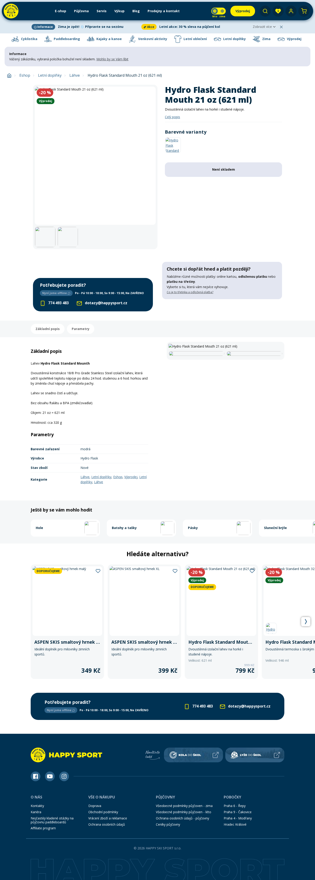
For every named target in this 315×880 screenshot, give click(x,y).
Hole (39, 528)
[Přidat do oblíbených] (98, 570)
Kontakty (37, 806)
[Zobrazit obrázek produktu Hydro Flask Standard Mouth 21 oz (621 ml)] (95, 156)
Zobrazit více (262, 26)
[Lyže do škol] (254, 755)
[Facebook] (35, 776)
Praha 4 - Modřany (238, 818)
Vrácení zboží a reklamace (107, 818)
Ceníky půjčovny (168, 824)
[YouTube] (50, 776)
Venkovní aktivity (152, 39)
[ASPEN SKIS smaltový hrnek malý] (67, 621)
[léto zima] (218, 11)
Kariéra (36, 812)
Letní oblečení (195, 39)
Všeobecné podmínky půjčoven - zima (184, 806)
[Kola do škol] (193, 755)
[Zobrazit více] (85, 27)
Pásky (193, 528)
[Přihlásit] (291, 11)
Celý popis (172, 117)
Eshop (24, 75)
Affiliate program (43, 828)
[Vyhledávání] (265, 11)
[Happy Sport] (11, 11)
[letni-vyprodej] (222, 308)
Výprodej (293, 39)
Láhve (74, 75)
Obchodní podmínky (103, 812)
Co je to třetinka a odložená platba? (190, 292)
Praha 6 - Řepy (235, 806)
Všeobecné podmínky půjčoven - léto (183, 812)
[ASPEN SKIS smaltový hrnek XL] (144, 621)
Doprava (94, 806)
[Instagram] (64, 776)
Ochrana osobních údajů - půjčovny (182, 818)
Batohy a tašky (124, 528)
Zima (265, 39)
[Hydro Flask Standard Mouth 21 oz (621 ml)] (221, 621)
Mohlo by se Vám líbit (112, 59)
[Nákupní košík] (303, 11)
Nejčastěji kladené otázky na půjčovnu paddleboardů (52, 820)
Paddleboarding (66, 39)
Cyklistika (28, 39)
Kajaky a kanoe (108, 39)
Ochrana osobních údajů (106, 824)
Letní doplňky (234, 39)
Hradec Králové (235, 824)
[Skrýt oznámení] (281, 27)
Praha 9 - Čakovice (238, 812)
